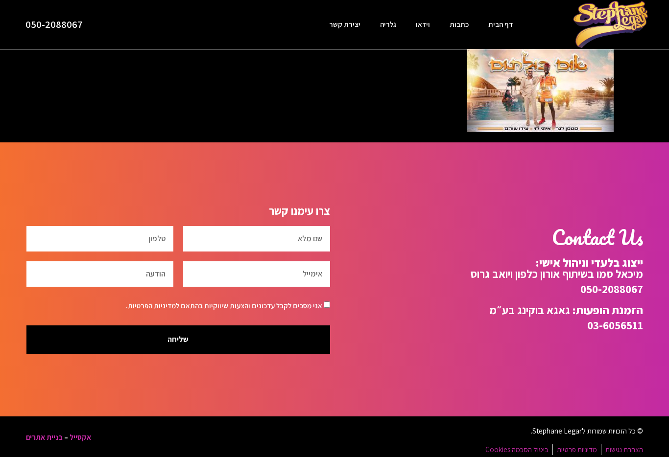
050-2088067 (54, 24)
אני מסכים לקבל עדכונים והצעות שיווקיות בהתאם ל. (224, 305)
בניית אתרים (44, 437)
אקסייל (80, 437)
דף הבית (500, 24)
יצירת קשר (344, 24)
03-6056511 (615, 325)
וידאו (423, 24)
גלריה (388, 24)
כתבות (459, 24)
